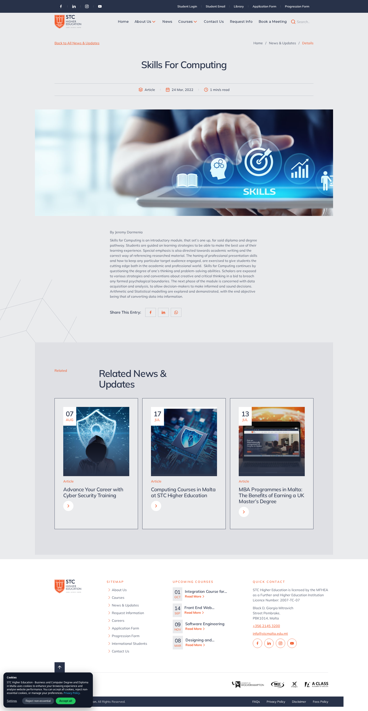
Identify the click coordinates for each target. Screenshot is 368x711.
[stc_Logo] (68, 22)
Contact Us (120, 651)
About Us (119, 590)
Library (239, 6)
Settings (12, 700)
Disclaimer (299, 702)
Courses (118, 597)
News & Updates (282, 43)
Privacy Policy (276, 702)
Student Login (187, 6)
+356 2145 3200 (266, 626)
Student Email (215, 6)
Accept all (65, 700)
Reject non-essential (38, 700)
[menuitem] (123, 22)
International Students (129, 643)
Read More (193, 596)
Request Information (128, 613)
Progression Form (297, 6)
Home (258, 43)
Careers (118, 620)
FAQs (256, 702)
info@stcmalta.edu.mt (270, 633)
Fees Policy (320, 702)
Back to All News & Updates (77, 43)
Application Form (264, 6)
